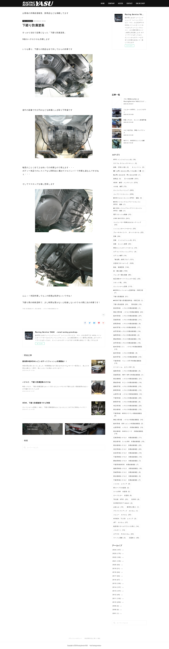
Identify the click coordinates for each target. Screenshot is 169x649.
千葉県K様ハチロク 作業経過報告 (127, 480)
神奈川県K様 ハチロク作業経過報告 (128, 312)
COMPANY (111, 3)
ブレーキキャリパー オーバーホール (128, 232)
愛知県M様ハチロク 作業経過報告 (127, 461)
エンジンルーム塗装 (122, 286)
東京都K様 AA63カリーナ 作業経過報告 (128, 432)
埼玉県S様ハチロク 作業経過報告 (127, 449)
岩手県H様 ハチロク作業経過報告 (127, 343)
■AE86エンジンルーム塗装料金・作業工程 (128, 291)
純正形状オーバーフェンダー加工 (127, 279)
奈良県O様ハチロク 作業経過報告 (127, 453)
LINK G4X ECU (121, 218)
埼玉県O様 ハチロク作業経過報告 (127, 406)
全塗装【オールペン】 (123, 263)
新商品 (117, 178)
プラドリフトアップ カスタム (125, 511)
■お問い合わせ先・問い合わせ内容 (127, 175)
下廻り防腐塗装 (27, 21)
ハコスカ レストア (121, 484)
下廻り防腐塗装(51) (28, 308)
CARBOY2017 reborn (123, 503)
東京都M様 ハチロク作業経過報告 (127, 379)
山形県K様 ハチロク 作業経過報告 (128, 427)
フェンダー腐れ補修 (122, 275)
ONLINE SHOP (140, 3)
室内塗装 (136, 304)
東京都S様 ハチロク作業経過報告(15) (47, 308)
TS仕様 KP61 (120, 499)
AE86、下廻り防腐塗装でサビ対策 (36, 403)
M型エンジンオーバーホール (125, 248)
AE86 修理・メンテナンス (125, 182)
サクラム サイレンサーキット (125, 163)
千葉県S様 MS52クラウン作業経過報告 (127, 414)
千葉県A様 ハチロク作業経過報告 (127, 398)
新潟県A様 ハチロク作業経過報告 (127, 308)
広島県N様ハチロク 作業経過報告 (127, 437)
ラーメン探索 (119, 538)
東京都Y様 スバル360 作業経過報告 (129, 441)
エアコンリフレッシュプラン (124, 251)
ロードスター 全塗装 (122, 495)
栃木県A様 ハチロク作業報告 (125, 353)
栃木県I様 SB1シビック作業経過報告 (128, 423)
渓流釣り (134, 538)
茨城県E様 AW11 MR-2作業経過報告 (128, 375)
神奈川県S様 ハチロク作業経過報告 (128, 420)
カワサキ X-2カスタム (123, 534)
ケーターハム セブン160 (124, 367)
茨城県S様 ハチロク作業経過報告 (127, 320)
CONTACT (130, 3)
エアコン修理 (120, 255)
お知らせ (118, 507)
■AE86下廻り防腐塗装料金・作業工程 (128, 300)
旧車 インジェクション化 (124, 240)
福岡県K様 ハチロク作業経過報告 (126, 335)
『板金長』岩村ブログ (123, 259)
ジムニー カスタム (122, 515)
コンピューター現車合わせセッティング (127, 223)
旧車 (116, 236)
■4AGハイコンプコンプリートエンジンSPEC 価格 (127, 203)
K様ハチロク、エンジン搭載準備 (135, 120)
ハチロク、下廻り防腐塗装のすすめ (36, 382)
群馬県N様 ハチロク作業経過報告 (127, 323)
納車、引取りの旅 (121, 167)
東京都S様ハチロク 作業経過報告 (127, 445)
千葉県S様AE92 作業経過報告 (126, 464)
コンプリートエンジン (123, 194)
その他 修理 (120, 186)
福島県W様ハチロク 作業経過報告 (127, 468)
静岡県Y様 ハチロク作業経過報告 (127, 402)
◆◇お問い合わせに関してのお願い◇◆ (128, 171)
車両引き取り (133, 507)
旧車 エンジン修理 (122, 244)
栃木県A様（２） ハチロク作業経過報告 (127, 348)
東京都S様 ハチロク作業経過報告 (127, 409)
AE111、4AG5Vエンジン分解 (134, 140)
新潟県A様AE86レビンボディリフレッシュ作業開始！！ (44, 361)
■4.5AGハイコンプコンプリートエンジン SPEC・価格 (128, 209)
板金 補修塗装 (121, 267)
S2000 (135, 499)
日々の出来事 (131, 178)
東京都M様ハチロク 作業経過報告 (127, 476)
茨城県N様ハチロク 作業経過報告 (127, 472)
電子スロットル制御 (122, 214)
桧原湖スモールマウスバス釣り (126, 526)
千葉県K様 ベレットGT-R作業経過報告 (127, 362)
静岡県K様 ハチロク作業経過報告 (127, 390)
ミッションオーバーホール (124, 228)
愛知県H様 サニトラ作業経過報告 (127, 382)
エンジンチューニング (123, 190)
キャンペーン (138, 167)
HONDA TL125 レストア (124, 518)
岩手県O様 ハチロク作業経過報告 (127, 331)
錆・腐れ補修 (120, 271)
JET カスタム (120, 522)
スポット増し (120, 282)
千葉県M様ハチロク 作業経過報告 (127, 457)
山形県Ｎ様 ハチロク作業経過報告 (127, 394)
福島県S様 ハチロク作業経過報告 (127, 371)
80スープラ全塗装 (121, 488)
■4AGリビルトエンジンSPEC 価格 (127, 198)
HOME (103, 3)
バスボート (119, 530)
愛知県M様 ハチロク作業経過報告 (127, 339)
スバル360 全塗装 (121, 491)
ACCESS (120, 3)
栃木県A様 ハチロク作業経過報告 (127, 316)
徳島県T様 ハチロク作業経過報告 (127, 386)
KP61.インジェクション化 (124, 159)
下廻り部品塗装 (120, 304)
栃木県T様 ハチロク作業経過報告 (126, 327)
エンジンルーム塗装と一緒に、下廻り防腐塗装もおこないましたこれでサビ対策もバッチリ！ (54, 407)
